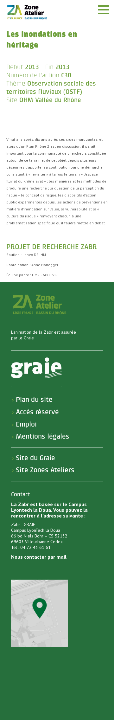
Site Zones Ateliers (45, 470)
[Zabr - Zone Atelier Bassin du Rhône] (27, 12)
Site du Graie (35, 458)
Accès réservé (37, 412)
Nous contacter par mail (38, 557)
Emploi (26, 424)
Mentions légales (42, 436)
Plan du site (34, 399)
